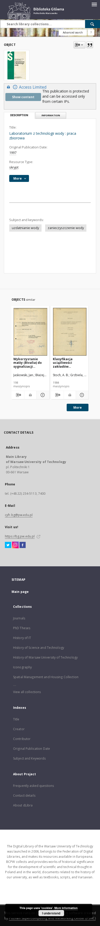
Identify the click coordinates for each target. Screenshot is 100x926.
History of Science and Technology (38, 647)
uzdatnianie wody (25, 228)
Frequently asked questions (33, 786)
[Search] (92, 24)
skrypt (13, 167)
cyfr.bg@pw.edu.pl (19, 515)
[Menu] (94, 4)
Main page (20, 592)
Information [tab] (51, 115)
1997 (12, 152)
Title (16, 719)
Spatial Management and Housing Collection (45, 677)
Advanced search (73, 32)
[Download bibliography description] (18, 395)
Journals (19, 618)
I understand (51, 913)
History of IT (22, 638)
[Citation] (89, 44)
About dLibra (23, 805)
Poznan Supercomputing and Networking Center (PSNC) (52, 918)
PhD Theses (21, 628)
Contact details (24, 795)
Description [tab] (19, 115)
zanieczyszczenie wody (66, 228)
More (77, 407)
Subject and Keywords (29, 758)
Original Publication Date (31, 748)
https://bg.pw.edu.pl (20, 536)
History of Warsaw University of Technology (45, 657)
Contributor (22, 739)
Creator (19, 729)
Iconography (22, 667)
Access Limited (32, 87)
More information (66, 908)
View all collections (27, 692)
